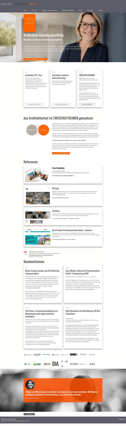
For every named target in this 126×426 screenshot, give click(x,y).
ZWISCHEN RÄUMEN (87, 104)
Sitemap (13, 419)
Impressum (29, 414)
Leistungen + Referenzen (34, 104)
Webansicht (121, 419)
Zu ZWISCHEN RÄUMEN (61, 153)
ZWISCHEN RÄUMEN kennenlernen (35, 59)
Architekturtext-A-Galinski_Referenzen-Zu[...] (41, 255)
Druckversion (6, 419)
